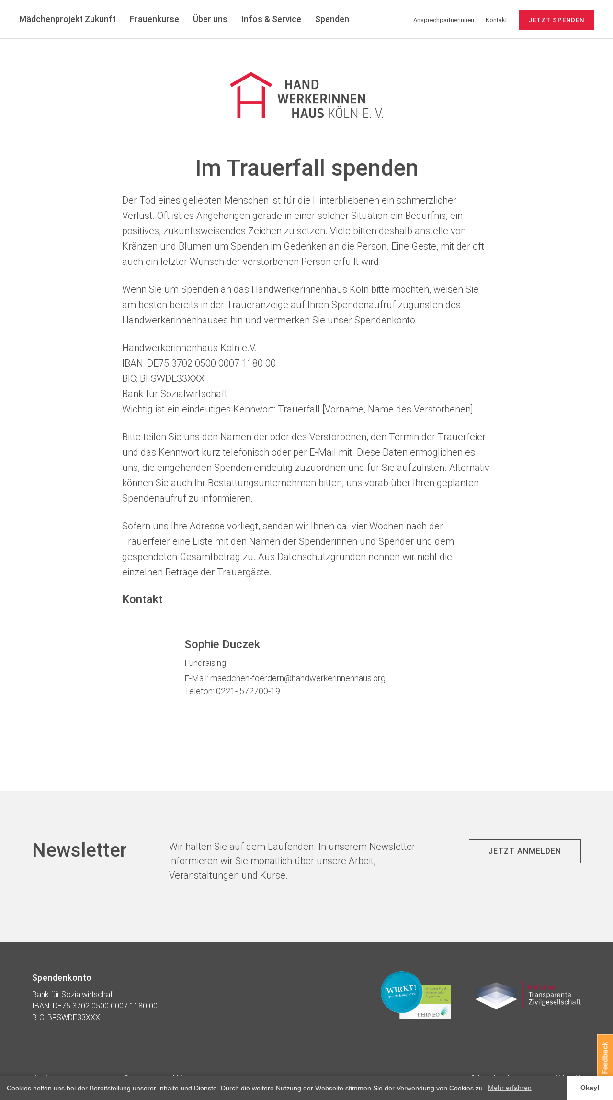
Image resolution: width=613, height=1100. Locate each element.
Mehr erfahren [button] (510, 1087)
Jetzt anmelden (524, 851)
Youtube (596, 561)
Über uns (210, 19)
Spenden (332, 19)
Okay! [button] (590, 1087)
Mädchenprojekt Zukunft (67, 19)
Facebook (596, 503)
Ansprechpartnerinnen (443, 19)
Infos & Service (271, 19)
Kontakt (496, 19)
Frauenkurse (154, 19)
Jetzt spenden (556, 19)
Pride (596, 589)
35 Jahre (380, 19)
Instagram (596, 532)
